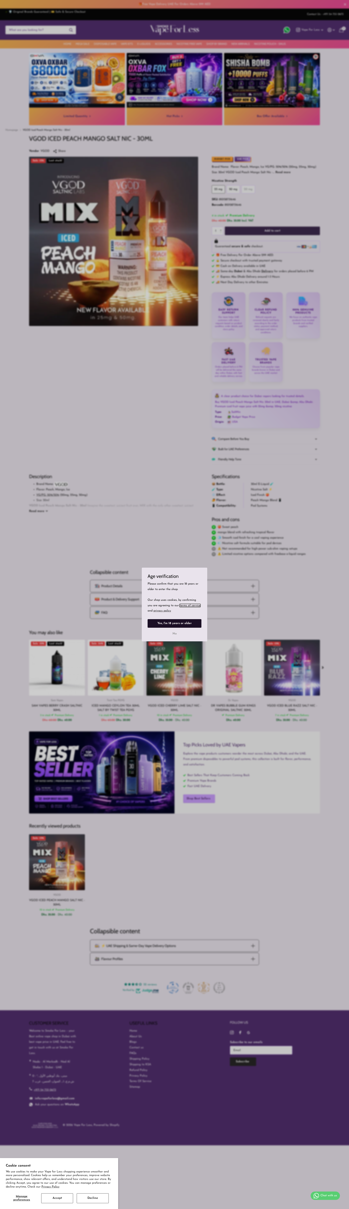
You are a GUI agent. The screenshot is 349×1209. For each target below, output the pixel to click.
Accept (57, 1198)
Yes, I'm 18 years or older (174, 623)
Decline (92, 1198)
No (175, 633)
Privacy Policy (50, 1186)
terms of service (190, 605)
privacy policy (162, 611)
